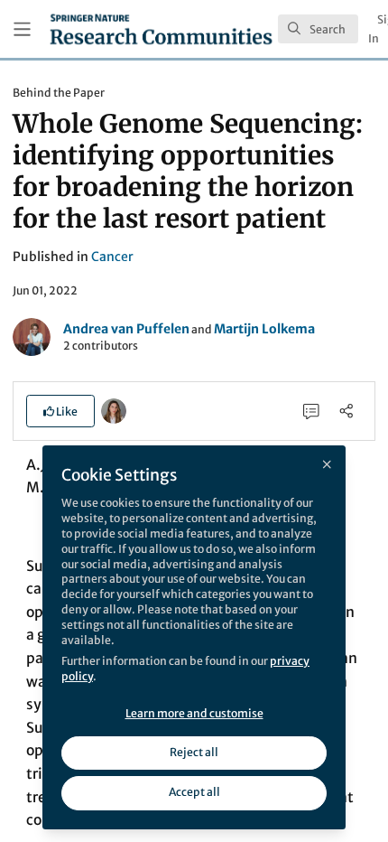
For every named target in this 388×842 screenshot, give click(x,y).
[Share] (346, 410)
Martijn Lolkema (264, 329)
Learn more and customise (194, 713)
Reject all (194, 752)
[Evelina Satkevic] (113, 410)
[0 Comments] (312, 410)
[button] (60, 411)
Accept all (194, 792)
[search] (318, 28)
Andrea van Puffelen (126, 329)
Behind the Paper (59, 92)
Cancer (112, 256)
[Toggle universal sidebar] (22, 29)
